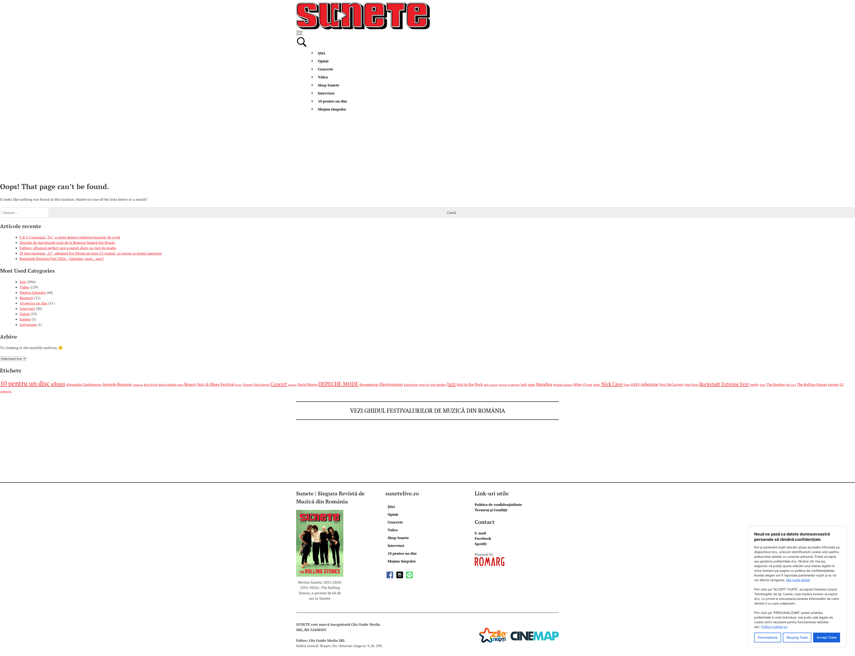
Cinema (247, 385)
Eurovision (411, 385)
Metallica (544, 384)
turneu (833, 384)
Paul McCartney (671, 384)
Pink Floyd (691, 385)
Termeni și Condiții (491, 509)
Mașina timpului (332, 109)
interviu (424, 385)
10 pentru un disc (332, 101)
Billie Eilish (151, 384)
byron (238, 384)
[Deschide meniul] (427, 33)
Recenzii (26, 297)
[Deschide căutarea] (301, 46)
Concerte (325, 69)
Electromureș (391, 384)
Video (323, 77)
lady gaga (528, 384)
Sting (762, 384)
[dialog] (797, 587)
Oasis (627, 384)
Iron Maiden (438, 385)
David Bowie (307, 384)
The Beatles (775, 384)
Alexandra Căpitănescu (84, 384)
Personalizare (768, 637)
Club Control (261, 385)
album (58, 383)
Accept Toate (827, 637)
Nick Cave (612, 384)
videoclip (5, 391)
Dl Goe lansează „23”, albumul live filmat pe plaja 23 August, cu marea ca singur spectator (91, 253)
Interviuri (326, 93)
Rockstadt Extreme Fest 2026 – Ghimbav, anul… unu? (62, 258)
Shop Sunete (328, 85)
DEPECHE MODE (338, 383)
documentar (369, 384)
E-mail (480, 533)
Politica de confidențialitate (498, 504)
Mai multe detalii (798, 580)
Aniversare (28, 324)
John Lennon (491, 384)
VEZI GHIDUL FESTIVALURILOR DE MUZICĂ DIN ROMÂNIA (427, 410)
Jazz (451, 384)
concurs (292, 384)
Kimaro (503, 384)
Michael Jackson (562, 384)
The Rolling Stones (812, 384)
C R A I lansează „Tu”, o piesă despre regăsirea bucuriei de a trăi (70, 237)
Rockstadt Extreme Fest (724, 384)
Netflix (597, 384)
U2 (842, 384)
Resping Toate (797, 637)
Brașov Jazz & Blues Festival (209, 384)
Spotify (754, 385)
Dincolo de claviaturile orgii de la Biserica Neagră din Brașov (67, 242)
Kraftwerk (514, 384)
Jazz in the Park (469, 384)
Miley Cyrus (582, 384)
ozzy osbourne (644, 384)
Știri (321, 53)
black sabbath (168, 385)
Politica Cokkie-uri (774, 627)
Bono (180, 384)
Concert (279, 384)
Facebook (483, 538)
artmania (138, 384)
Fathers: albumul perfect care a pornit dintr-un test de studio (68, 247)
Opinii (323, 61)
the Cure (791, 384)
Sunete (25, 319)
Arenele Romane (117, 384)
